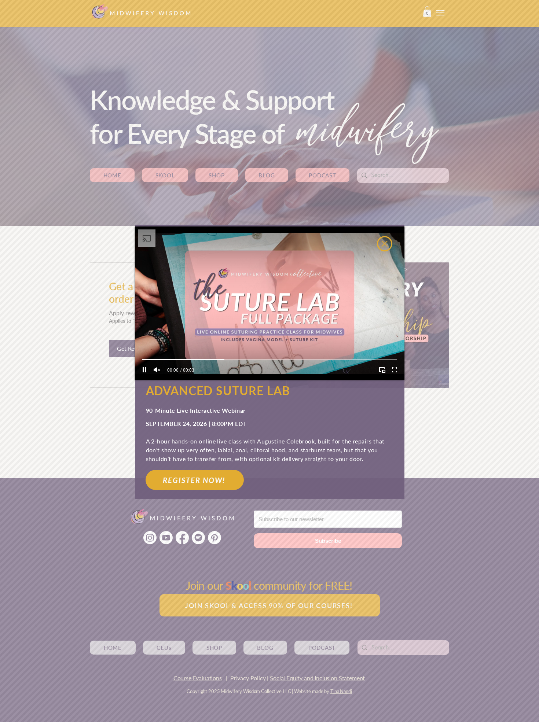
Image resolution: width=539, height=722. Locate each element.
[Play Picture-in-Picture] (382, 370)
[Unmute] (157, 370)
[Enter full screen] (394, 370)
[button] (384, 243)
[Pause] (144, 370)
